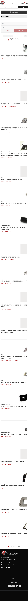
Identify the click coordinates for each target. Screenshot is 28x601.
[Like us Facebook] (2, 567)
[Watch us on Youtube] (9, 567)
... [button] (16, 546)
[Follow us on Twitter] (6, 567)
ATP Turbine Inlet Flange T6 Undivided (14, 510)
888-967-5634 (6, 557)
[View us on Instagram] (4, 567)
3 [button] (11, 546)
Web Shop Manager (14, 594)
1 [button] (8, 546)
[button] (7, 546)
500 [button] (19, 546)
